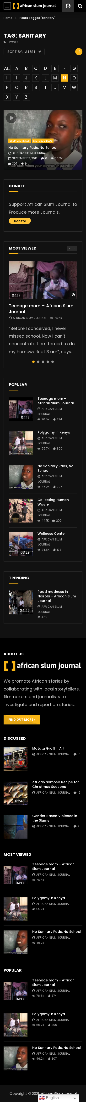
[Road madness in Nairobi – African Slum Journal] (21, 602)
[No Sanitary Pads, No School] (21, 477)
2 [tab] (38, 362)
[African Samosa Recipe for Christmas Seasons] (15, 793)
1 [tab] (33, 362)
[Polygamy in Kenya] (21, 443)
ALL (7, 68)
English (52, 1098)
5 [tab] (52, 362)
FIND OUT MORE (21, 720)
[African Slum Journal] (34, 6)
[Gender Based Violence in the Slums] (15, 827)
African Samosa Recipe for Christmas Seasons (55, 784)
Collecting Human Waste (53, 502)
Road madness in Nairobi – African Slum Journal (57, 596)
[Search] (80, 6)
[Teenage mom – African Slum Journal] (21, 409)
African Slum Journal (29, 153)
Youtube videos (42, 141)
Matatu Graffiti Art (48, 748)
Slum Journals (20, 141)
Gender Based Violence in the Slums (54, 818)
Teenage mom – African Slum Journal (41, 308)
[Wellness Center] (21, 544)
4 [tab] (48, 362)
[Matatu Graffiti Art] (15, 759)
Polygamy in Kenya (54, 432)
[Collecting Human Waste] (21, 511)
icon (11, 118)
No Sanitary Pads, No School (32, 147)
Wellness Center (52, 533)
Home (8, 18)
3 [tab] (43, 362)
